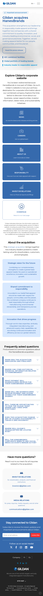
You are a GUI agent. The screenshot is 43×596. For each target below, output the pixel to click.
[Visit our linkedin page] (23, 563)
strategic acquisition (16, 247)
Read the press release (14, 50)
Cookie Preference (17, 590)
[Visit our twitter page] (17, 563)
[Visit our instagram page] (26, 563)
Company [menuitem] (16, 557)
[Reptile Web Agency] (40, 593)
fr (24, 557)
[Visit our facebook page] (20, 563)
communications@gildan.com (21, 509)
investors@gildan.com (21, 486)
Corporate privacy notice (24, 588)
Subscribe (36, 535)
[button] (38, 3)
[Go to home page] (9, 4)
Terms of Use (10, 588)
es (29, 557)
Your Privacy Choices (31, 590)
